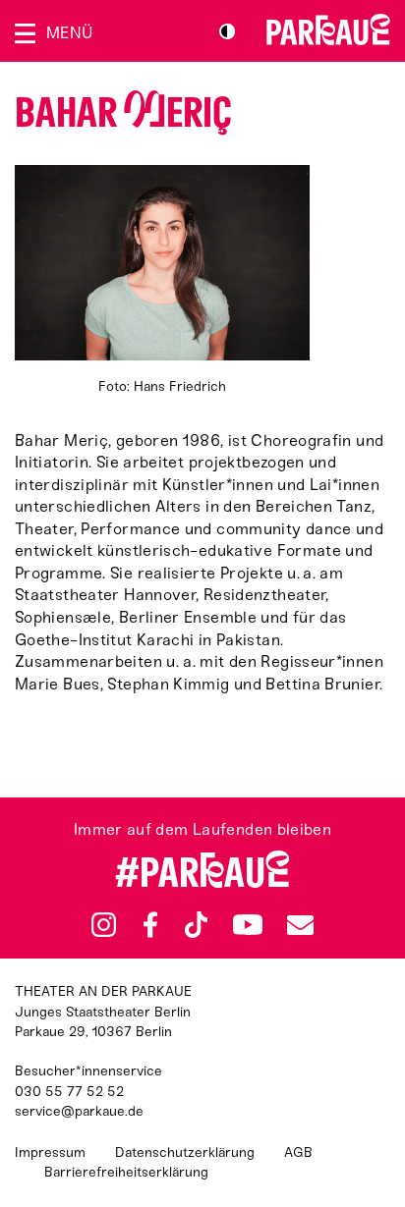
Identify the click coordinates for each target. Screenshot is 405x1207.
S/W (227, 31)
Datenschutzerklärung (185, 1152)
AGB (298, 1152)
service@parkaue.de (79, 1111)
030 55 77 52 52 (69, 1091)
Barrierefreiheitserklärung (126, 1172)
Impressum (50, 1152)
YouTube (247, 925)
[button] (162, 281)
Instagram (103, 924)
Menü (69, 33)
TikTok (196, 925)
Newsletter (300, 924)
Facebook (150, 925)
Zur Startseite (328, 29)
